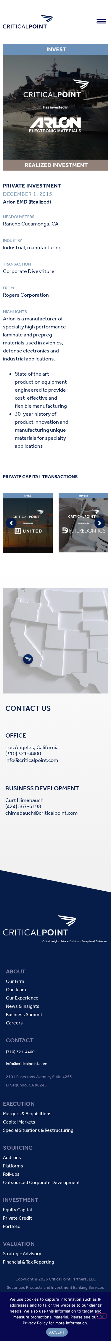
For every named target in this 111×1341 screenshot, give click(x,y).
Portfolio (11, 1226)
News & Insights (22, 1006)
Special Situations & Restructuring (38, 1130)
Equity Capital (17, 1210)
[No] (101, 1316)
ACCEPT (57, 1332)
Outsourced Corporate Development (41, 1182)
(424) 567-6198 (23, 806)
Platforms (13, 1166)
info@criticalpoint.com (31, 760)
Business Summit (24, 1014)
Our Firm (15, 981)
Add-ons (12, 1157)
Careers (14, 1023)
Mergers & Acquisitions (27, 1113)
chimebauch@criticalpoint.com (41, 813)
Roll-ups (11, 1174)
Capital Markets (19, 1122)
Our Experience (22, 998)
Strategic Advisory (22, 1253)
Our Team (16, 989)
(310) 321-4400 (23, 753)
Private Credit (17, 1218)
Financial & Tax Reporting (28, 1262)
